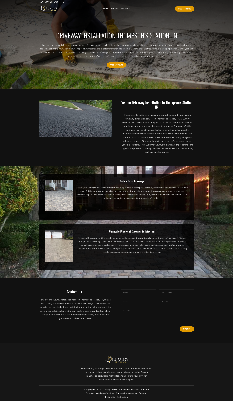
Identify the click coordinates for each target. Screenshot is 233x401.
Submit (187, 329)
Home (105, 8)
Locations (125, 8)
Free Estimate (184, 9)
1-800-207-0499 (51, 2)
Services (114, 8)
